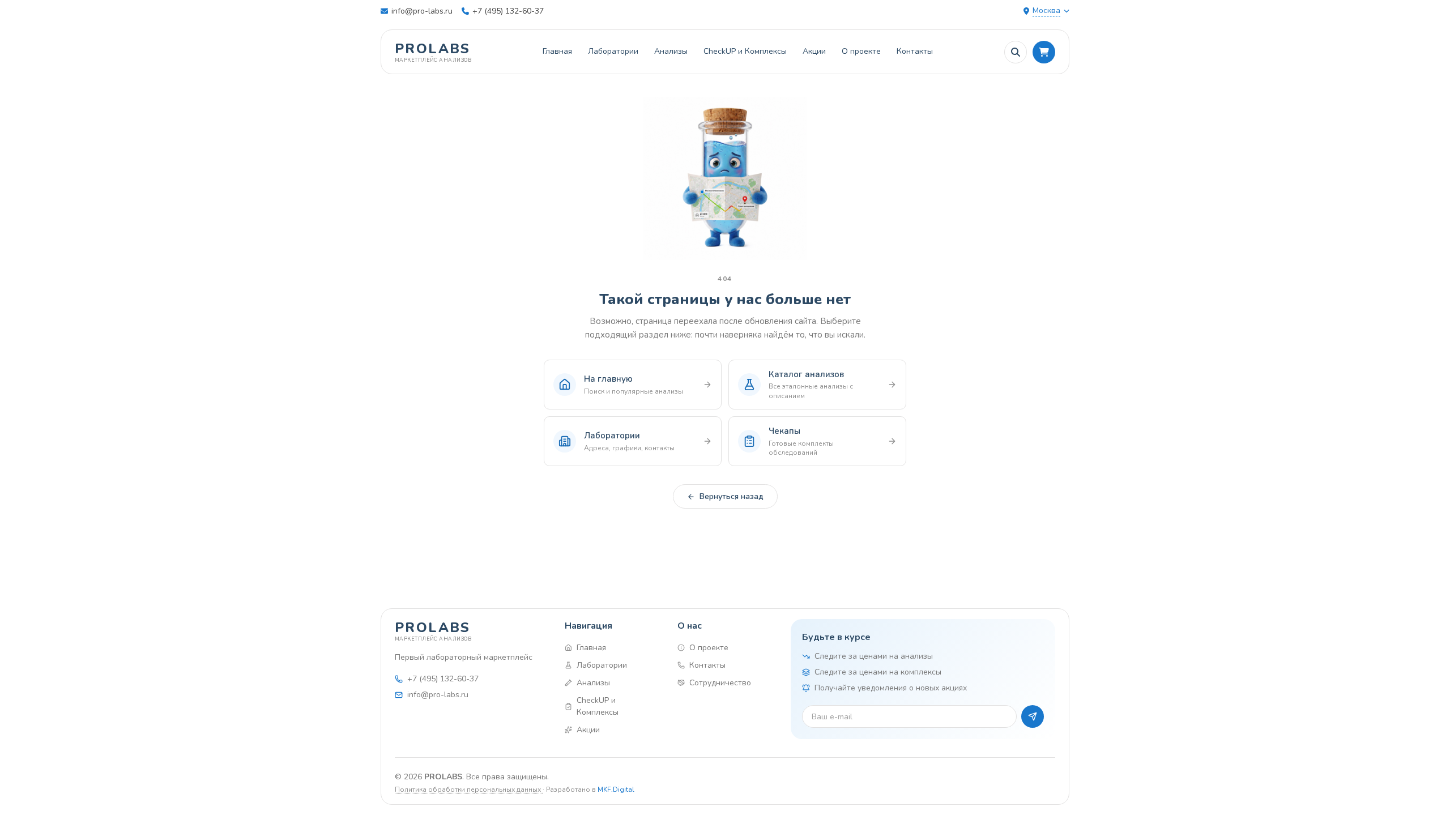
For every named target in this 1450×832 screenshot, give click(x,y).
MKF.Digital (616, 789)
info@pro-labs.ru (422, 11)
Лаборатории (613, 51)
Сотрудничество (720, 682)
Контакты (915, 51)
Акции (814, 51)
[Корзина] (1044, 52)
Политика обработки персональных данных (469, 789)
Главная (557, 51)
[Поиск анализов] (1015, 52)
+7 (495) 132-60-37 (508, 11)
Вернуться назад (732, 496)
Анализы (671, 51)
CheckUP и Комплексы (745, 51)
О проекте (861, 51)
